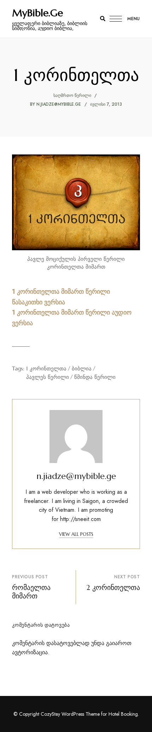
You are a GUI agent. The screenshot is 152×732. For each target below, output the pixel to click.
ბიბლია (82, 368)
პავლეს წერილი (47, 377)
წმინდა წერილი (95, 377)
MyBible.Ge (37, 13)
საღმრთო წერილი (72, 95)
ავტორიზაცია (30, 652)
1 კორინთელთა (46, 368)
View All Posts (76, 534)
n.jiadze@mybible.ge (58, 104)
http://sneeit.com (80, 519)
